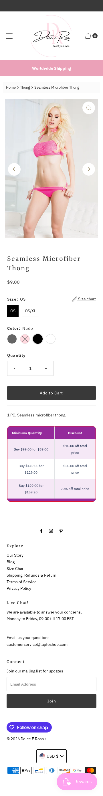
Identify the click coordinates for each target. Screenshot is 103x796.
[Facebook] (41, 530)
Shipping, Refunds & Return (31, 575)
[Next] (88, 169)
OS (12, 310)
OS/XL (30, 310)
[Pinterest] (61, 530)
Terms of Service (22, 581)
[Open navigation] (9, 36)
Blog (11, 561)
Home (11, 87)
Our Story (15, 555)
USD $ (53, 756)
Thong (25, 87)
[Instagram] (51, 530)
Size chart (86, 298)
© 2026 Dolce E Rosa (25, 738)
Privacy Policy (19, 588)
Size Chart (16, 568)
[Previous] (14, 169)
